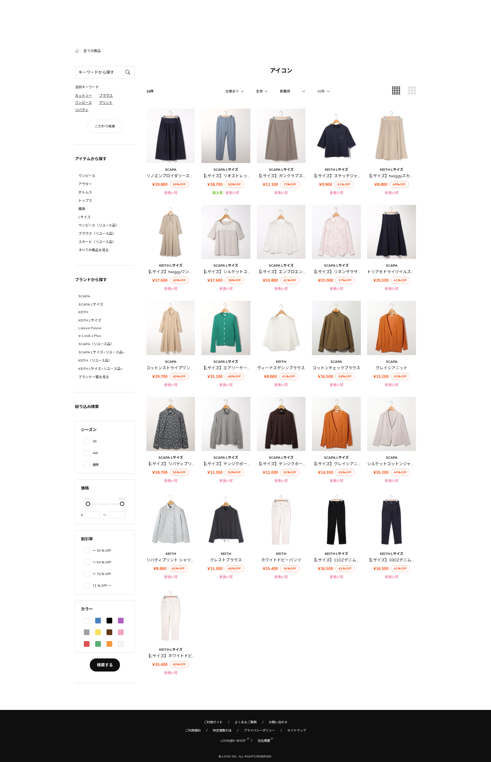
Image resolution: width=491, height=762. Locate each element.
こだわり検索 (105, 126)
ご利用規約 (193, 730)
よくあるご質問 (246, 722)
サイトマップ (296, 730)
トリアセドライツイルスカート (395, 271)
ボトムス (85, 192)
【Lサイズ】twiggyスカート (392, 175)
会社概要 (264, 741)
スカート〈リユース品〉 (97, 242)
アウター (85, 184)
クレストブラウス (226, 560)
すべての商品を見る (93, 250)
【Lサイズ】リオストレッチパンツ (232, 175)
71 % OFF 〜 (102, 586)
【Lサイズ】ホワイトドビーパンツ (177, 655)
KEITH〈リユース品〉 (95, 360)
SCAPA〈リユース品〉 (96, 344)
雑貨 (81, 209)
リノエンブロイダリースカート (173, 175)
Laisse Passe (89, 328)
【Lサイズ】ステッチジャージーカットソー (350, 175)
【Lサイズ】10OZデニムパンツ (395, 560)
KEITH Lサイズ (89, 320)
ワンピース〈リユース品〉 (98, 225)
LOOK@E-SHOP (233, 741)
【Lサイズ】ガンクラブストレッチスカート (295, 175)
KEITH (83, 312)
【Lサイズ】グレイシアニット (339, 463)
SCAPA (84, 296)
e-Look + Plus (89, 335)
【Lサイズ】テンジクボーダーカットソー (238, 463)
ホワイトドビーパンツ (281, 560)
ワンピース (86, 176)
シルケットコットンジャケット (395, 463)
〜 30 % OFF (102, 551)
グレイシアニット (391, 367)
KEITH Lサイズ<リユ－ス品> (100, 368)
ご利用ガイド (213, 722)
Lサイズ (84, 217)
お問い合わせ (278, 722)
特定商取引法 (222, 730)
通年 (96, 465)
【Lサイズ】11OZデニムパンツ (340, 560)
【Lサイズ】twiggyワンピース (173, 271)
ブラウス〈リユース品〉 (97, 233)
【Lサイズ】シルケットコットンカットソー (240, 271)
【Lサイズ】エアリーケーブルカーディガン (239, 367)
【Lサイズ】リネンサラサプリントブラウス (351, 271)
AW (95, 453)
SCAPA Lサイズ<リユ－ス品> (101, 352)
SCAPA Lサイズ (90, 304)
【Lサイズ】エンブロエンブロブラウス (291, 271)
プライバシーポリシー (259, 730)
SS (95, 441)
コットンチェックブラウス (336, 367)
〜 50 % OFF (102, 562)
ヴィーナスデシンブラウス (281, 367)
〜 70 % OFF (102, 574)
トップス (85, 200)
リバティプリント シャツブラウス (176, 560)
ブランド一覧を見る (93, 377)
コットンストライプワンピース (174, 367)
